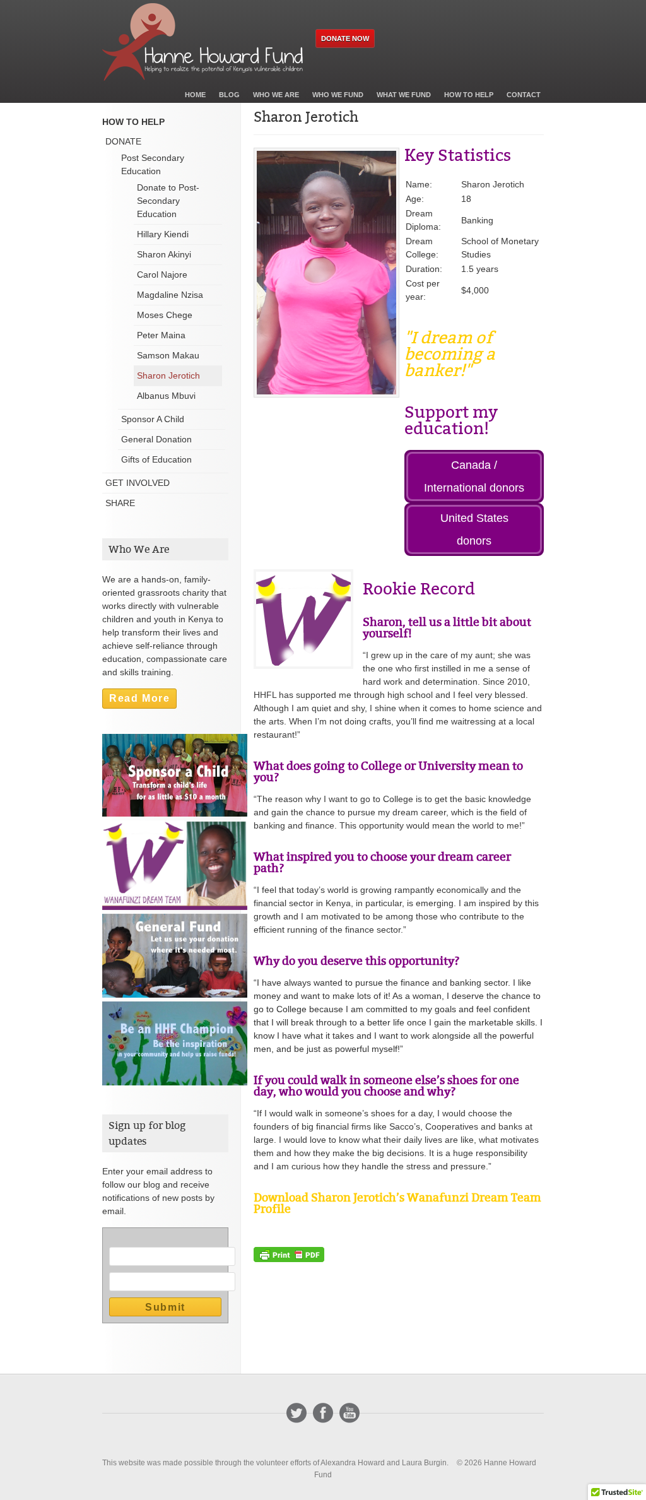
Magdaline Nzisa (170, 295)
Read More (139, 698)
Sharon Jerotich (168, 375)
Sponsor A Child (152, 419)
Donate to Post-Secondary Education (168, 200)
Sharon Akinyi (164, 254)
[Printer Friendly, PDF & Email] (289, 1254)
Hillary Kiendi (163, 234)
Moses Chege (164, 315)
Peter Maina (161, 335)
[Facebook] (323, 1413)
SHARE (120, 503)
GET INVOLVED (137, 483)
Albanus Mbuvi (166, 396)
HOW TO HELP (133, 122)
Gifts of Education (156, 459)
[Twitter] (296, 1413)
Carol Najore (162, 274)
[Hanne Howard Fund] (202, 42)
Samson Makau (168, 355)
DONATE (123, 141)
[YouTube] (349, 1413)
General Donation (156, 439)
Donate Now (345, 38)
